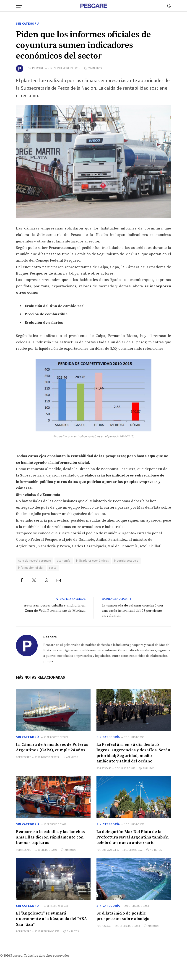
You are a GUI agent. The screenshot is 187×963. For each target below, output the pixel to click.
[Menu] (19, 5)
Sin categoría (27, 23)
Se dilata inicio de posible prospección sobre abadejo (122, 916)
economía (63, 561)
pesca (53, 568)
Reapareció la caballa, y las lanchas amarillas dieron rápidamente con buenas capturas (50, 837)
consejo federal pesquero (34, 561)
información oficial (30, 568)
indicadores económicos (92, 561)
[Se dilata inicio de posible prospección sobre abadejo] (133, 879)
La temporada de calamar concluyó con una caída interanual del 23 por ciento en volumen (132, 610)
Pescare (38, 68)
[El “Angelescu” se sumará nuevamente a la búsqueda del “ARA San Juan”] (53, 879)
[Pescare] (93, 5)
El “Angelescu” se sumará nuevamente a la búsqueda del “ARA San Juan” (51, 919)
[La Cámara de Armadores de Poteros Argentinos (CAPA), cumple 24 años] (53, 710)
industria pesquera (126, 561)
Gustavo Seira (110, 849)
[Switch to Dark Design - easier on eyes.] (168, 6)
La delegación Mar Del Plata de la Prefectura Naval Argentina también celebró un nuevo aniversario (132, 837)
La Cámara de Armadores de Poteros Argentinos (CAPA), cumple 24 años (52, 747)
